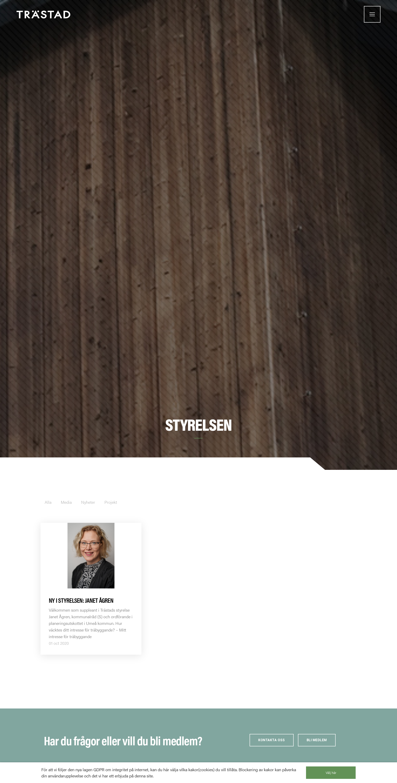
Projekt (110, 502)
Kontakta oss (271, 740)
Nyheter (88, 502)
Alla (48, 502)
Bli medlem (317, 740)
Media (66, 502)
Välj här (331, 772)
